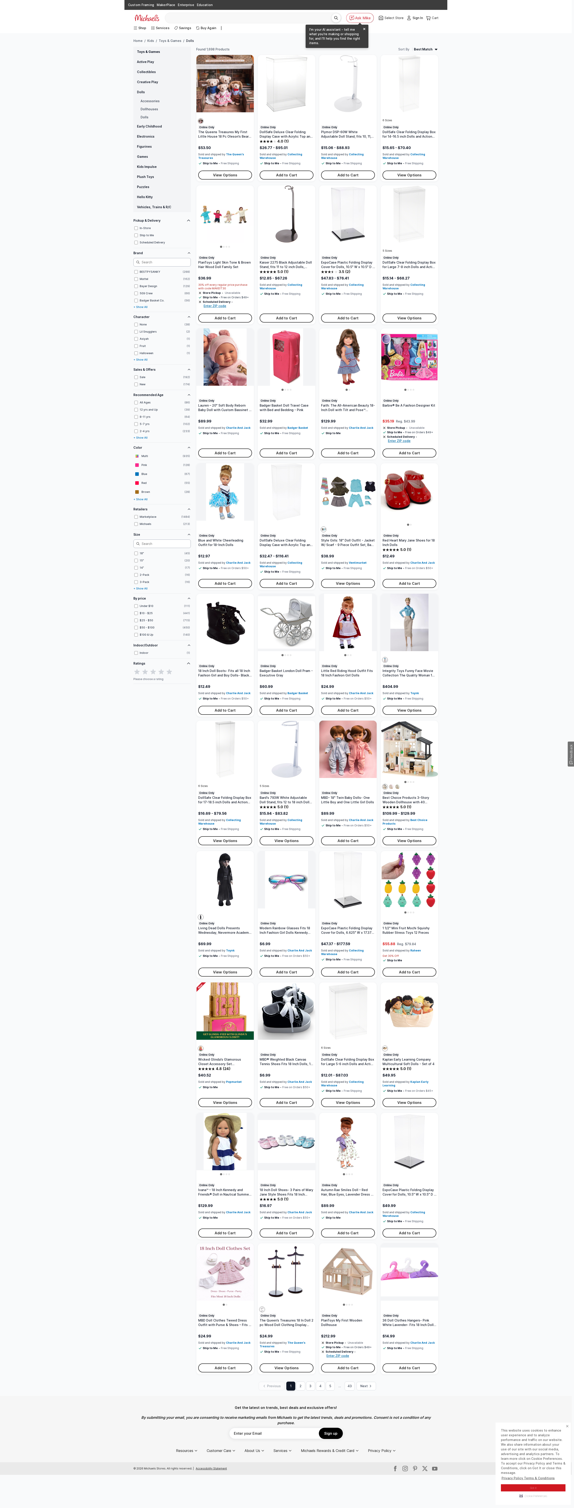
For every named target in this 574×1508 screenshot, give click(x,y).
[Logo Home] (146, 18)
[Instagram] (405, 1468)
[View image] (221, 247)
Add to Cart (286, 175)
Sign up (330, 1433)
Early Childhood (149, 126)
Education (205, 5)
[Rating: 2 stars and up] (145, 672)
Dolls (141, 92)
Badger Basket (297, 427)
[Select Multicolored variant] (385, 1048)
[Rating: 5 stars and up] (169, 672)
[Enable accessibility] (564, 1498)
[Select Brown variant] (262, 1309)
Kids (150, 41)
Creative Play (147, 82)
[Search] (336, 17)
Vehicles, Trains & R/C (154, 207)
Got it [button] (533, 1488)
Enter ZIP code (215, 306)
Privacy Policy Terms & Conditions (528, 1478)
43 (350, 1386)
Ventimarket (358, 562)
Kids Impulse (147, 167)
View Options (225, 175)
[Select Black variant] (385, 786)
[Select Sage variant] (397, 786)
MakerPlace (166, 5)
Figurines (144, 146)
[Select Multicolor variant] (323, 529)
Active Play (145, 62)
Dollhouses (149, 109)
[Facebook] (395, 1468)
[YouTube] (434, 1468)
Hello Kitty (145, 197)
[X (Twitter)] (424, 1468)
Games (142, 156)
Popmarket (234, 1081)
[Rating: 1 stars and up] (137, 672)
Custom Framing (141, 5)
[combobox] (249, 18)
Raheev (415, 950)
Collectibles (146, 72)
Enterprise (186, 5)
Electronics (145, 136)
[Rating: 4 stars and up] (161, 672)
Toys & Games (170, 41)
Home (138, 41)
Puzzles (143, 187)
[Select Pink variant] (391, 786)
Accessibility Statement (211, 1468)
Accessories (150, 101)
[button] (533, 1495)
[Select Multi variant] (200, 121)
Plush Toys (145, 177)
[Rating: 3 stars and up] (153, 672)
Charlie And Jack (238, 427)
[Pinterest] (415, 1468)
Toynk (414, 693)
